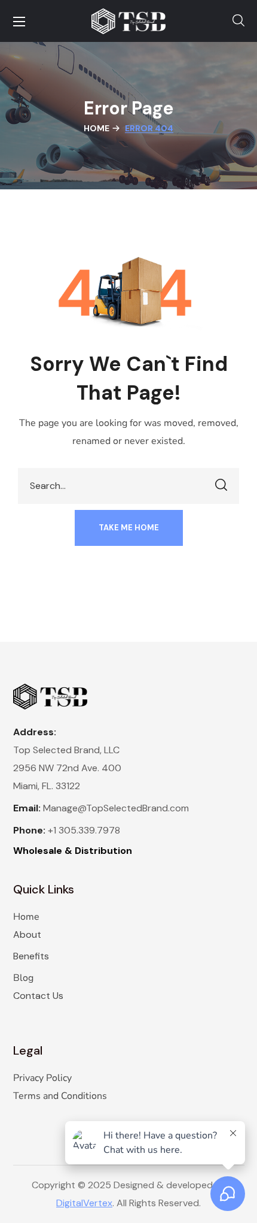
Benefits (31, 956)
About (27, 934)
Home (96, 128)
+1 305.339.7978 (84, 830)
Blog (23, 978)
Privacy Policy (42, 1078)
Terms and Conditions (60, 1096)
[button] (238, 21)
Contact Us (38, 995)
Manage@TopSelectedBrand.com (116, 808)
